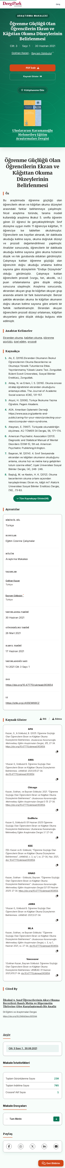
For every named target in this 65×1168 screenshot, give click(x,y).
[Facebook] (9, 1146)
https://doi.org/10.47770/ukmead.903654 (29, 684)
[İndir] (56, 1119)
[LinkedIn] (44, 1146)
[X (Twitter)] (32, 1146)
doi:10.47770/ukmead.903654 (20, 774)
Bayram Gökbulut (41, 53)
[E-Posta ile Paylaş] (56, 1146)
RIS (44, 719)
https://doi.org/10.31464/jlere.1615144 (20, 1016)
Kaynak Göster (31, 76)
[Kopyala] (57, 752)
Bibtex (58, 719)
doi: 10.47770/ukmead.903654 (20, 860)
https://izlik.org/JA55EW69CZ (22, 702)
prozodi (32, 341)
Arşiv (6, 1034)
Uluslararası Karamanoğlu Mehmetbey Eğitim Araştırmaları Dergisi (32, 134)
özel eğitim (20, 341)
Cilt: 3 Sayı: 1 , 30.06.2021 (23, 1048)
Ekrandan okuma (13, 337)
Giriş (58, 4)
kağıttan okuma (33, 337)
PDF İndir (31, 68)
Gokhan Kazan (20, 52)
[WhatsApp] (20, 1146)
